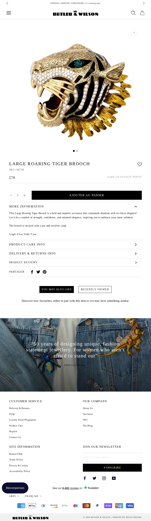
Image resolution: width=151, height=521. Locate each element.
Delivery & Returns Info (32, 253)
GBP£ (12, 496)
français (31, 496)
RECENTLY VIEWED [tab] (95, 289)
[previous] (7, 3)
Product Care (16, 425)
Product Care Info (27, 244)
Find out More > (75, 365)
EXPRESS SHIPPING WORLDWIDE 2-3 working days (75, 3)
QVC (85, 419)
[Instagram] (104, 478)
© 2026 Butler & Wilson (96, 517)
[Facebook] (32, 272)
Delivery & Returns (19, 408)
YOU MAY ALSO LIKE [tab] (56, 289)
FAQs (12, 414)
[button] (139, 163)
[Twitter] (38, 272)
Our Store (88, 414)
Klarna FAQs (15, 454)
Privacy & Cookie (18, 465)
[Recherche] (133, 13)
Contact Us (15, 437)
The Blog (88, 425)
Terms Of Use (16, 459)
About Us (88, 408)
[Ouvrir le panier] (142, 13)
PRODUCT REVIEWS (23, 262)
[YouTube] (114, 478)
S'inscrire (112, 467)
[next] (143, 3)
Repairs (13, 431)
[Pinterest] (44, 272)
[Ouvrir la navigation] (8, 13)
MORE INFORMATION (26, 206)
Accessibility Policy (20, 471)
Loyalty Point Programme (22, 419)
